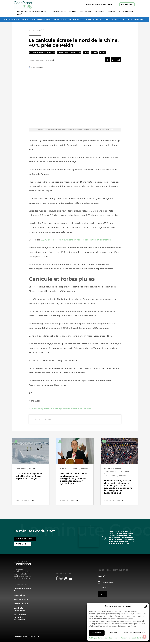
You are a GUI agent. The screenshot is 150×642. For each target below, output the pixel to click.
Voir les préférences (134, 633)
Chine (86, 52)
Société (111, 12)
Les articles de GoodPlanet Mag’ (31, 13)
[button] (145, 606)
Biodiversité (59, 12)
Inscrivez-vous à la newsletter (99, 4)
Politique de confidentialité (133, 638)
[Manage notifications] (144, 637)
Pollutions (85, 12)
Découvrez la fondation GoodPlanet (20, 617)
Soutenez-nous (21, 604)
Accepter (96, 633)
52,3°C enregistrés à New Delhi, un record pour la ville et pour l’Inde (76, 240)
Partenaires (19, 595)
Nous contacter (21, 599)
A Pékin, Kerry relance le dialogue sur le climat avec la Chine (60, 408)
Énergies (99, 12)
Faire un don (127, 4)
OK (102, 594)
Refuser (113, 633)
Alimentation (126, 12)
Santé (94, 52)
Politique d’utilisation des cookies (104, 638)
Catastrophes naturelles (42, 52)
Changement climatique (69, 52)
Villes (102, 52)
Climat (72, 12)
